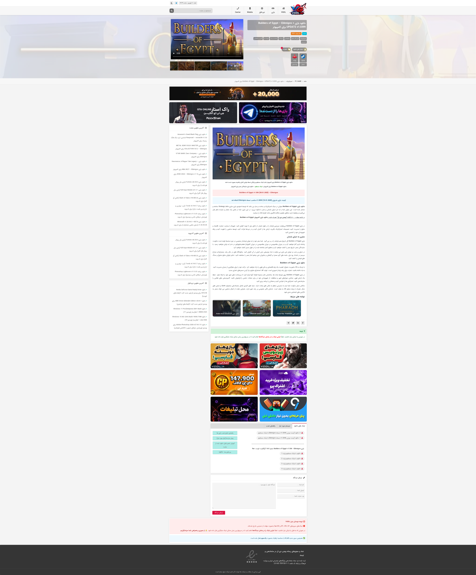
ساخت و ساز (273, 38)
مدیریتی (304, 42)
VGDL (283, 12)
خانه (305, 81)
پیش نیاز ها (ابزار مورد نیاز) (225, 438)
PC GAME (298, 81)
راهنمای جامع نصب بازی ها (225, 433)
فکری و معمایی (258, 38)
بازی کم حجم (295, 38)
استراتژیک (303, 38)
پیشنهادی (287, 38)
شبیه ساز (266, 38)
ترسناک (281, 38)
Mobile (250, 12)
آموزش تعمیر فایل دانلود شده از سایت (225, 445)
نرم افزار (262, 12)
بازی (273, 12)
